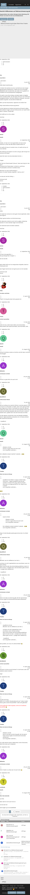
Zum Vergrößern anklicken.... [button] (10, 450)
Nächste (17, 811)
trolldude (2, 787)
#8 (3, 360)
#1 (3, 64)
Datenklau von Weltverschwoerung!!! (11, 831)
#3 (3, 190)
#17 (4, 680)
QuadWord (3, 396)
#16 (4, 650)
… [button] (11, 811)
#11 (4, 460)
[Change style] (22, 4)
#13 (4, 541)
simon (1, 134)
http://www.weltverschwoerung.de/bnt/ (9, 105)
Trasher (2, 471)
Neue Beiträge (4, 7)
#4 (3, 235)
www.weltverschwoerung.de (13, 842)
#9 (3, 386)
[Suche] (28, 4)
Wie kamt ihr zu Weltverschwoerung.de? (12, 825)
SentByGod (3, 661)
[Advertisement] (15, 42)
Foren (3, 4)
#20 (4, 776)
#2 (3, 124)
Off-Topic (23, 825)
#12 (4, 498)
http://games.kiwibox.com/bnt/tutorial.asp (10, 218)
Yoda (1, 290)
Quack (1, 343)
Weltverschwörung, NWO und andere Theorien (15, 873)
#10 (4, 428)
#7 (3, 333)
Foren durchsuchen (13, 7)
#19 (4, 751)
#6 (3, 306)
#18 (4, 713)
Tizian (1, 316)
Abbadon (2, 371)
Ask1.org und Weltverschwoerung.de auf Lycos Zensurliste (12, 837)
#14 (4, 579)
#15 (4, 606)
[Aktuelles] (25, 4)
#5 (3, 280)
